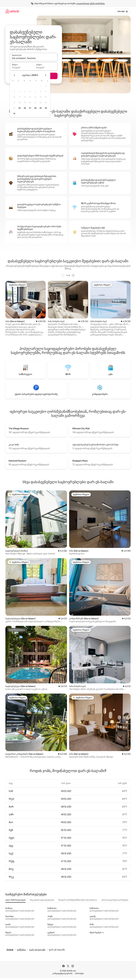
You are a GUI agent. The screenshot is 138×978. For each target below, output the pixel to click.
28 (35, 108)
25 (19, 108)
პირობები (79, 973)
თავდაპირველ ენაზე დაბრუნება (91, 3)
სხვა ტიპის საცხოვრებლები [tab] (42, 900)
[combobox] (33, 58)
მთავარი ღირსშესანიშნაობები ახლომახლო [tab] (77, 900)
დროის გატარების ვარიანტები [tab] (114, 900)
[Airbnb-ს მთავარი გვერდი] (12, 11)
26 (25, 108)
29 (40, 108)
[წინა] (63, 275)
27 (30, 108)
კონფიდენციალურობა (62, 973)
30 (46, 108)
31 (14, 113)
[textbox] (22, 67)
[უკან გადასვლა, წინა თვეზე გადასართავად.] (14, 75)
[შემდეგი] (73, 275)
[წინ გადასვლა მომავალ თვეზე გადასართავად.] (45, 75)
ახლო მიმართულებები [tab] (15, 900)
